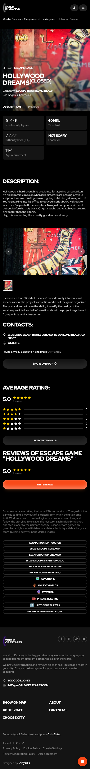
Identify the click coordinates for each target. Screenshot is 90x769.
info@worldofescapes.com (28, 685)
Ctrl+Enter (54, 352)
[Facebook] (61, 639)
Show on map (14, 702)
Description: (12, 106)
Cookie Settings (52, 748)
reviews (17, 401)
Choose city (14, 717)
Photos (33, 106)
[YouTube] (84, 639)
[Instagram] (69, 639)
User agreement (47, 754)
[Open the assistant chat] (82, 761)
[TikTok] (76, 639)
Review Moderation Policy (19, 754)
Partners (57, 710)
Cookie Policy (31, 748)
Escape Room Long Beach (34, 91)
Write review (45, 484)
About (55, 702)
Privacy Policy (11, 748)
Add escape (13, 710)
